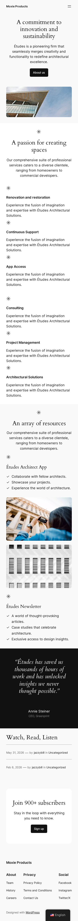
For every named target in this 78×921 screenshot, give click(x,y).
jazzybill (39, 752)
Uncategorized (58, 752)
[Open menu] (69, 6)
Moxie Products (17, 6)
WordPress (33, 912)
